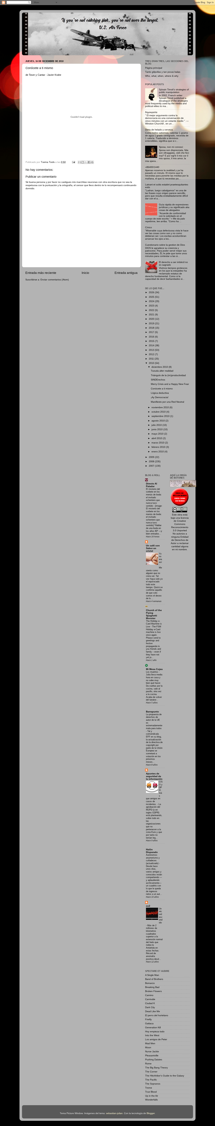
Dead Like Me (152, 1011)
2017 (152, 332)
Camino (149, 995)
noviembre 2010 (160, 407)
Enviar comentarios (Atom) (54, 279)
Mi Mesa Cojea (154, 669)
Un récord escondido (160, 915)
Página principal (153, 68)
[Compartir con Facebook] (89, 162)
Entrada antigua (126, 273)
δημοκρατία (151, 112)
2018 (152, 328)
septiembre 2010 (161, 416)
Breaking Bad (152, 987)
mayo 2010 (158, 434)
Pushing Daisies (153, 1059)
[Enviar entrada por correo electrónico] (73, 162)
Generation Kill (153, 1027)
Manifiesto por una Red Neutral (167, 402)
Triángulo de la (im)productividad (168, 375)
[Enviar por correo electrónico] (79, 162)
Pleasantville (151, 1055)
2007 (152, 466)
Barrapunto (152, 711)
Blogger (151, 1113)
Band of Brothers (154, 979)
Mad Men (150, 1043)
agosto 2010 (158, 420)
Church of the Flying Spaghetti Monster (154, 614)
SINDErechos (158, 379)
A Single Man (152, 975)
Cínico (148, 227)
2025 (152, 297)
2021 (152, 314)
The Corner (151, 1071)
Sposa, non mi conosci (171, 147)
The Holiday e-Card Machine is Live (154, 624)
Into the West (152, 1035)
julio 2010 (157, 425)
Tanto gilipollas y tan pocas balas (162, 72)
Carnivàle (150, 999)
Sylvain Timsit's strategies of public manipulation (174, 91)
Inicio (85, 273)
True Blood (151, 1092)
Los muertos (152, 672)
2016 (152, 336)
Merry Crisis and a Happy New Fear (170, 384)
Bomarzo (150, 983)
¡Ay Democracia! (159, 397)
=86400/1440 (152, 167)
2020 (152, 319)
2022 (152, 310)
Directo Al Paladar (151, 485)
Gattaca (149, 1023)
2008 (152, 461)
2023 (152, 305)
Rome (148, 1063)
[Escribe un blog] (82, 162)
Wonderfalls (151, 1099)
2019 (152, 323)
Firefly (148, 1019)
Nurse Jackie (152, 1051)
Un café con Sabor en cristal (153, 548)
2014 (152, 345)
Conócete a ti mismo (162, 388)
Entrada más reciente (40, 273)
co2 (148, 906)
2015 (152, 341)
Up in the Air (151, 1096)
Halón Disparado (152, 850)
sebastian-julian (114, 1113)
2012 (152, 354)
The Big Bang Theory (156, 1067)
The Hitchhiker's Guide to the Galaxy (164, 1075)
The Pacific (151, 1079)
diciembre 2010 (160, 367)
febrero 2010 (159, 447)
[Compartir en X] (86, 162)
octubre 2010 (159, 412)
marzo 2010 (158, 442)
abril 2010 (157, 438)
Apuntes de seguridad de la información (154, 776)
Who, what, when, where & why (161, 76)
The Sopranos (152, 1084)
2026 (152, 292)
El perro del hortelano (156, 1015)
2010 (152, 363)
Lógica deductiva (160, 393)
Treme (148, 1088)
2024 (152, 301)
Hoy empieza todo (154, 1031)
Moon (148, 1047)
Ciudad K (150, 1003)
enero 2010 (158, 451)
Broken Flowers (153, 991)
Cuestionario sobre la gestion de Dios (165, 245)
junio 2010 (157, 429)
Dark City (150, 1007)
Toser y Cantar (37, 75)
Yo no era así (160, 557)
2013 (152, 350)
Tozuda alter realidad (162, 371)
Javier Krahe (54, 75)
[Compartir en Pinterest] (92, 162)
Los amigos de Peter (156, 1039)
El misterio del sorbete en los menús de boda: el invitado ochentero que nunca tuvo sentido (154, 497)
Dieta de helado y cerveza (159, 129)
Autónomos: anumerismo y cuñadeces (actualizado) (153, 859)
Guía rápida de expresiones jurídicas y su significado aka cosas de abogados (174, 207)
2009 (152, 457)
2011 (152, 358)
